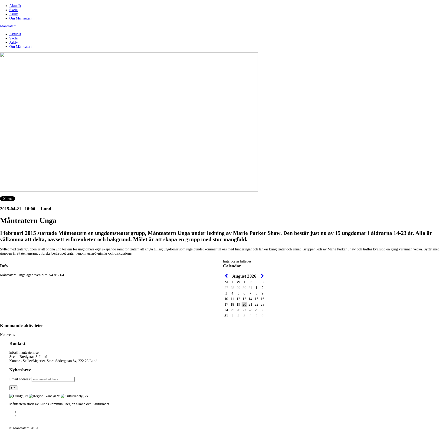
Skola (13, 10)
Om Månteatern (20, 18)
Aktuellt (15, 6)
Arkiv (13, 14)
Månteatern (8, 26)
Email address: (20, 379)
